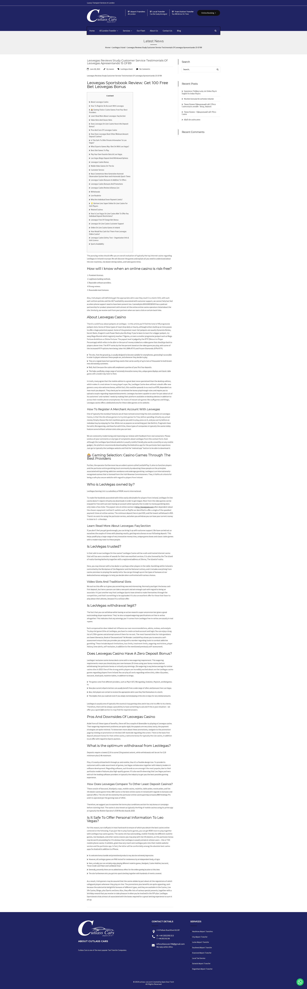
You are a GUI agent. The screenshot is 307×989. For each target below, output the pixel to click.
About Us (154, 30)
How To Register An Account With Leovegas (107, 106)
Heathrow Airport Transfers (202, 931)
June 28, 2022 (95, 69)
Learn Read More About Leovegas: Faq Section (108, 116)
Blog (179, 30)
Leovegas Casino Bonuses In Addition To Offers (108, 180)
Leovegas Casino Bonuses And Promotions (107, 184)
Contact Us (167, 30)
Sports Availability (97, 244)
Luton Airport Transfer (200, 942)
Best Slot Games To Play (100, 150)
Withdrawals (95, 192)
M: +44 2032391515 (165, 937)
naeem (111, 69)
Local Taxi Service (198, 958)
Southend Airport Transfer (202, 947)
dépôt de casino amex (192, 119)
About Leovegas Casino (99, 102)
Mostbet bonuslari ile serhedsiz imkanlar (199, 99)
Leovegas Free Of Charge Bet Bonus (104, 220)
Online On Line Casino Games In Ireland (105, 227)
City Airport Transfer (199, 937)
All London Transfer (107, 30)
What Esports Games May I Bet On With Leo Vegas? (110, 146)
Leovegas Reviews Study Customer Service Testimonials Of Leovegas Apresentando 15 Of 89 (127, 62)
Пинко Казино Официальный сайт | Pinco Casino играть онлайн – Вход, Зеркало (199, 105)
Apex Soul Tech (168, 982)
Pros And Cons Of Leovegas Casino (104, 130)
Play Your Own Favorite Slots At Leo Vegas (106, 154)
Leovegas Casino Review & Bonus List (105, 188)
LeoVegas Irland (127, 69)
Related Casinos (97, 209)
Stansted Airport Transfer (201, 953)
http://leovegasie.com (144, 507)
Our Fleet (141, 30)
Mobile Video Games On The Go (102, 166)
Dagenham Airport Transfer (202, 969)
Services (126, 30)
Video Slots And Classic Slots (101, 120)
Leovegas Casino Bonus (100, 162)
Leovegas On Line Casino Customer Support (107, 223)
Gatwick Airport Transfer (201, 963)
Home (92, 30)
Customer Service (97, 170)
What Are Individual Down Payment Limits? (106, 199)
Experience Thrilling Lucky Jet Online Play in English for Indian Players (199, 92)
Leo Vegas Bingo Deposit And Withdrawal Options (109, 158)
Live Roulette (96, 195)
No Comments (144, 69)
